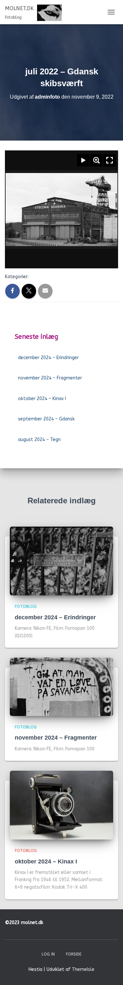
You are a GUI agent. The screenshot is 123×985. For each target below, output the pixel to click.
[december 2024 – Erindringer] (61, 561)
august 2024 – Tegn (39, 439)
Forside (73, 954)
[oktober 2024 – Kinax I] (61, 805)
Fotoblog (26, 606)
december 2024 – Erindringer (48, 357)
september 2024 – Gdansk (46, 419)
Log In (48, 954)
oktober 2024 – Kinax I (42, 398)
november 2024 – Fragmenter (50, 378)
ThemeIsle (83, 969)
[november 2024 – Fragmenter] (61, 686)
